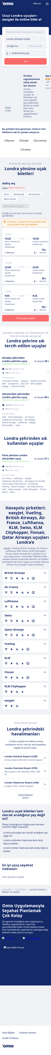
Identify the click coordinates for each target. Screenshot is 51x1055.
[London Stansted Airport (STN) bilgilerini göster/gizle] (45, 771)
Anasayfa (7, 889)
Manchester (10, 198)
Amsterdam (35, 194)
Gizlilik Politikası (10, 1038)
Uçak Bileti (20, 889)
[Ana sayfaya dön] (7, 3)
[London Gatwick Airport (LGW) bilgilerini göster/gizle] (45, 758)
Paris (6, 194)
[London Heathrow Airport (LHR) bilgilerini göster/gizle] (45, 784)
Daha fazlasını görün (14, 206)
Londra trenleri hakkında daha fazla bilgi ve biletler (25, 849)
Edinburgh (18, 194)
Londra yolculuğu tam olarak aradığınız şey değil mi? (25, 834)
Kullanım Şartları (27, 1032)
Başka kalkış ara (16, 187)
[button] (15, 46)
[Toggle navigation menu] (47, 3)
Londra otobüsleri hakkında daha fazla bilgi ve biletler (23, 842)
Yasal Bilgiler (8, 1032)
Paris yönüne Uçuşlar (13, 876)
